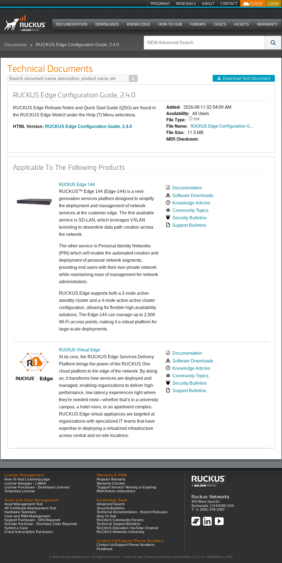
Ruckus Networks (210, 496)
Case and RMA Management (27, 516)
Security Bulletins (189, 217)
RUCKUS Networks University (120, 532)
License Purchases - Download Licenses (37, 487)
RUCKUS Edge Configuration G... (222, 126)
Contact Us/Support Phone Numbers (126, 545)
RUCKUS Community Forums (120, 520)
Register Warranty (111, 479)
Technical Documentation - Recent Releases (132, 512)
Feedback (104, 549)
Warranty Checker (111, 483)
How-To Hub (170, 24)
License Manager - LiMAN (25, 483)
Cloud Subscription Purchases (28, 532)
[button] (273, 43)
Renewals (186, 3)
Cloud (255, 3)
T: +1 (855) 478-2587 (208, 510)
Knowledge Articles (191, 203)
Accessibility (182, 556)
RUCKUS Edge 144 (77, 184)
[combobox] (204, 43)
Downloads (107, 24)
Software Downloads (192, 195)
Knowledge (139, 24)
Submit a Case (16, 528)
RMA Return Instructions (116, 491)
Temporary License (19, 491)
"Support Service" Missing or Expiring (126, 487)
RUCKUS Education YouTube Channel (128, 528)
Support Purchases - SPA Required (32, 520)
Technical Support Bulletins (118, 524)
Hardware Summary (20, 512)
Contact (228, 3)
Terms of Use (133, 556)
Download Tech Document (246, 78)
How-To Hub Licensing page (27, 479)
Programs (160, 3)
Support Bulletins (189, 225)
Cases (220, 24)
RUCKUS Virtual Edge (79, 349)
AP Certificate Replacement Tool (30, 508)
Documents (15, 44)
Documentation (72, 24)
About (208, 3)
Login (273, 3)
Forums (198, 24)
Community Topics (190, 210)
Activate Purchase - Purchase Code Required (40, 524)
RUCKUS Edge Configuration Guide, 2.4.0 (77, 44)
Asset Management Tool (23, 504)
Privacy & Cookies (158, 556)
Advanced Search (111, 504)
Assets (241, 24)
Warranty (267, 24)
